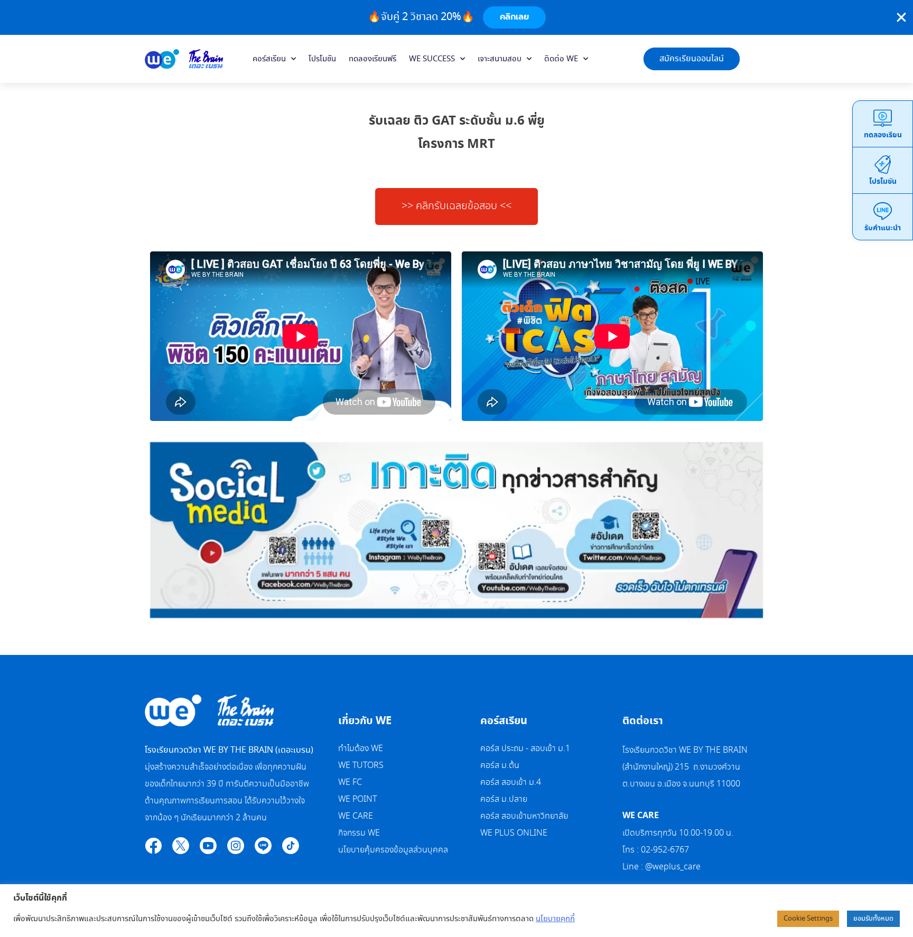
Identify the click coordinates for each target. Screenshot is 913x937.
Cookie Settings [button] (808, 919)
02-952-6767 (666, 850)
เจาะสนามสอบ (499, 59)
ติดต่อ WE (561, 59)
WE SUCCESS (432, 59)
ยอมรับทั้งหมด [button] (873, 919)
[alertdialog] (456, 17)
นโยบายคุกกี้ (555, 919)
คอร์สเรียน (269, 59)
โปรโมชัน (322, 59)
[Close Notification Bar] (901, 17)
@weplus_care (673, 867)
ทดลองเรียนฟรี (372, 59)
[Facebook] (153, 845)
